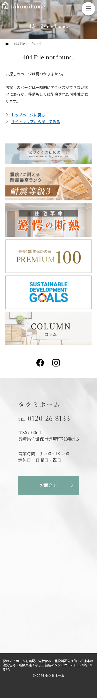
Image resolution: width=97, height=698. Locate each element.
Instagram (56, 363)
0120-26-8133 (49, 418)
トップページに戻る (28, 114)
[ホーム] (7, 43)
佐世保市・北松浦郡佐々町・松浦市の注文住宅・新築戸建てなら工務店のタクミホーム (48, 662)
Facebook (40, 363)
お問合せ (49, 485)
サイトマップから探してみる (35, 121)
